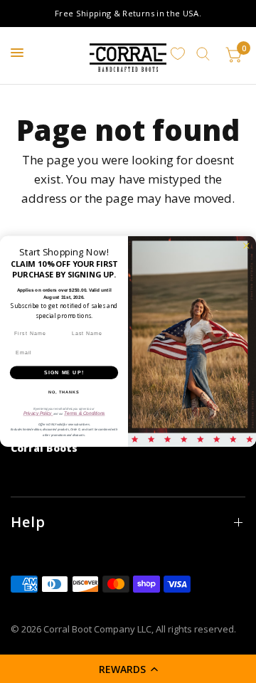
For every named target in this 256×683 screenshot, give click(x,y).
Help (28, 521)
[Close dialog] (246, 245)
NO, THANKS (64, 392)
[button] (128, 669)
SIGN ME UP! (64, 373)
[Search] (203, 54)
